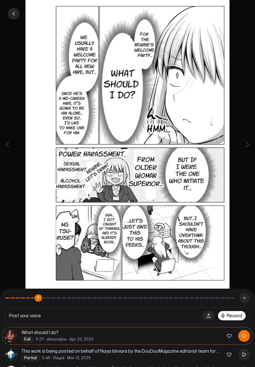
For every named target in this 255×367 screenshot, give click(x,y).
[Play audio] (244, 336)
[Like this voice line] (229, 336)
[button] (208, 316)
